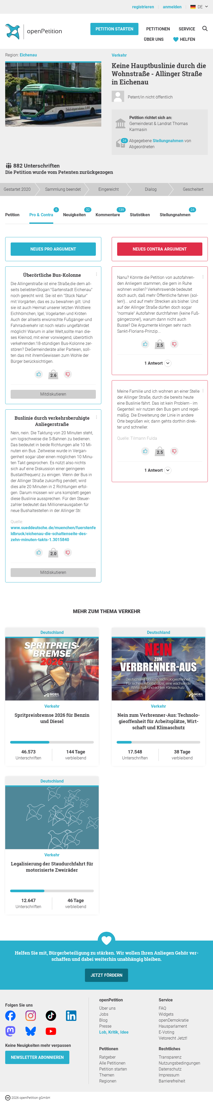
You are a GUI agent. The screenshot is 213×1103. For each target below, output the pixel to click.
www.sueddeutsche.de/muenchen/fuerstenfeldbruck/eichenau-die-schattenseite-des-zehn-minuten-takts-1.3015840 (53, 533)
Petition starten (114, 29)
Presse (105, 1026)
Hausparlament (173, 1026)
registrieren (143, 6)
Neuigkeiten (74, 212)
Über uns (107, 1008)
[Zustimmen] (39, 373)
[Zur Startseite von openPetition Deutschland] (34, 31)
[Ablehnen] (68, 373)
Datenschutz (170, 1069)
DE (199, 6)
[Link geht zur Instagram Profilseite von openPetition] (30, 1015)
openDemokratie (174, 1020)
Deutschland (52, 632)
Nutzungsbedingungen (179, 1063)
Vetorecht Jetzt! (173, 1038)
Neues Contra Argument (160, 249)
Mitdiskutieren (53, 394)
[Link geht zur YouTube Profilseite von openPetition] (51, 1030)
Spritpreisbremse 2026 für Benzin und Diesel (52, 718)
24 (124, 140)
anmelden (172, 6)
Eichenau (28, 54)
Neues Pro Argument (53, 249)
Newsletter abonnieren (37, 1057)
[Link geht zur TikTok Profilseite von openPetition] (51, 1015)
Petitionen (158, 29)
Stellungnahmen (168, 140)
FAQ (162, 1008)
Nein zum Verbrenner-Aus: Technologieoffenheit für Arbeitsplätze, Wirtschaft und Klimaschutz (158, 721)
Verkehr (119, 55)
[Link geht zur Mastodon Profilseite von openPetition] (10, 1030)
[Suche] (205, 28)
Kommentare (108, 212)
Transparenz (170, 1057)
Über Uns (154, 39)
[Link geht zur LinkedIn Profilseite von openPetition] (71, 1015)
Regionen (107, 1081)
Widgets (166, 1014)
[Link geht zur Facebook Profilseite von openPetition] (10, 1015)
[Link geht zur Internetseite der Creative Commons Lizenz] (8, 1097)
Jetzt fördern (106, 975)
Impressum (169, 1075)
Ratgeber (107, 1057)
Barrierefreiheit (172, 1081)
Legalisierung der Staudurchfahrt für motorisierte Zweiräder (52, 867)
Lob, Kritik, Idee (114, 1032)
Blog (103, 1020)
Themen (106, 1075)
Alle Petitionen (112, 1063)
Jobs (103, 1014)
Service (187, 29)
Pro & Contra (41, 212)
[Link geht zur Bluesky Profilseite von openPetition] (30, 1030)
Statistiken (140, 214)
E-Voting (166, 1032)
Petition (12, 214)
